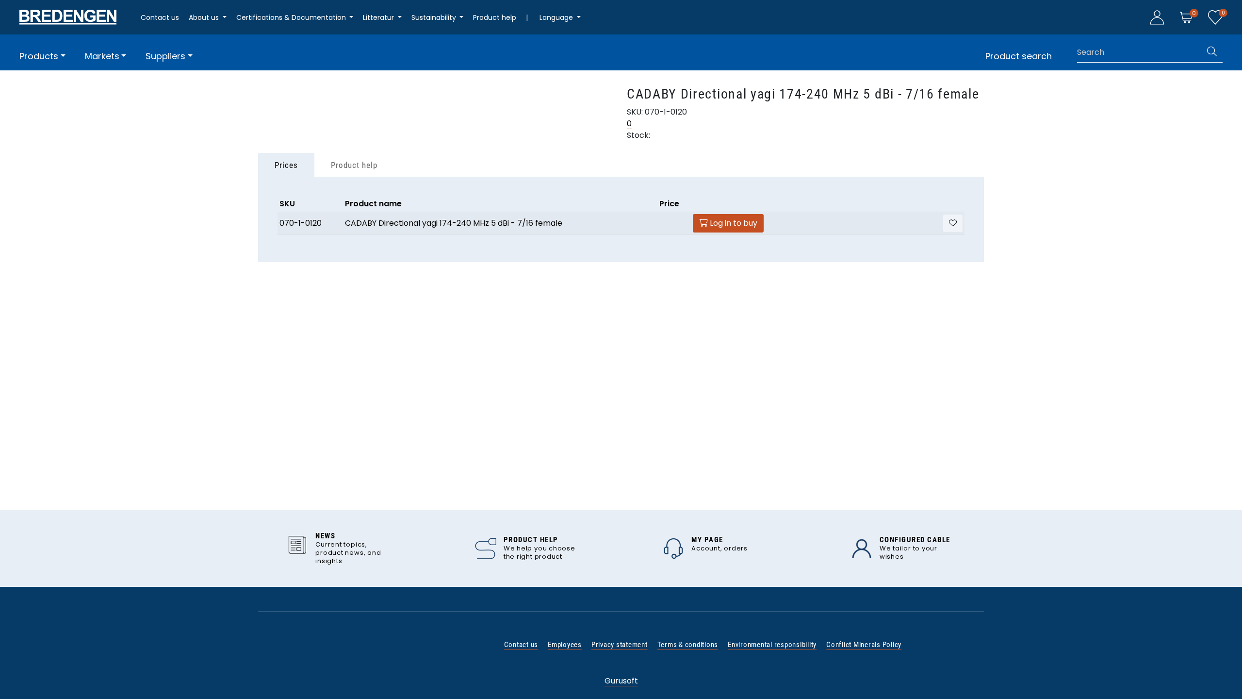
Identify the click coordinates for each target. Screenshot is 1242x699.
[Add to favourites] (953, 223)
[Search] (1212, 52)
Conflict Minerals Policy (863, 644)
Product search (1018, 56)
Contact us (160, 17)
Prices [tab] (286, 165)
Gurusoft (621, 680)
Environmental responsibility (772, 644)
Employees (565, 644)
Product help (494, 17)
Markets (102, 56)
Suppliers (165, 56)
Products (38, 56)
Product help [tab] (354, 165)
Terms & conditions (688, 644)
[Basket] (1186, 16)
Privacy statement (619, 644)
